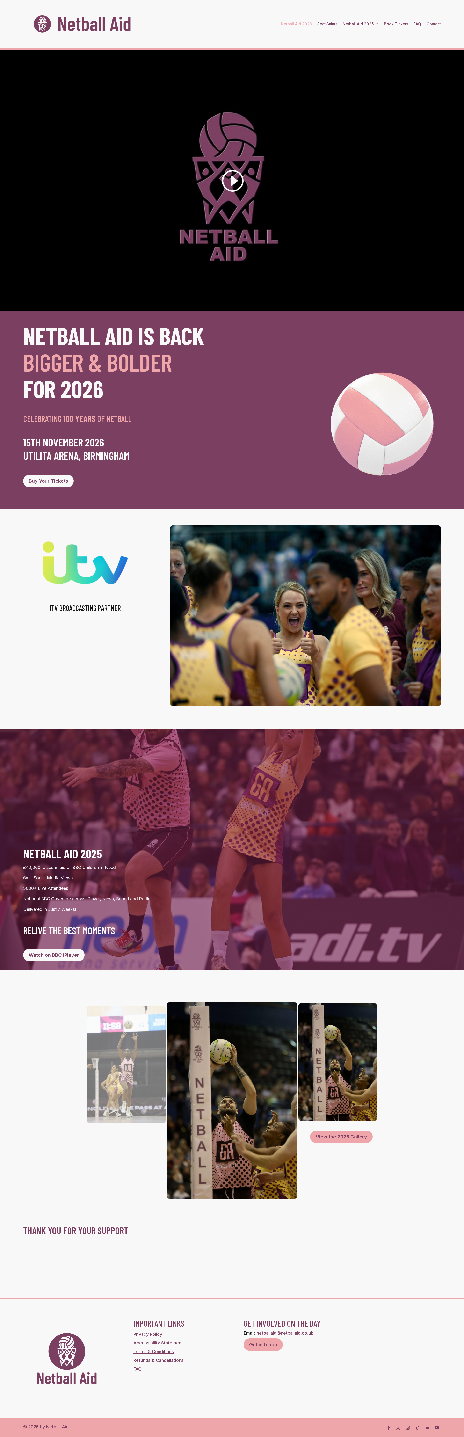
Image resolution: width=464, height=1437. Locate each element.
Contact (434, 24)
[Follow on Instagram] (408, 1427)
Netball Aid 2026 (296, 24)
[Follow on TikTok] (417, 1427)
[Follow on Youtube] (437, 1427)
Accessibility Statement (158, 1342)
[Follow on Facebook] (388, 1427)
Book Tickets (396, 24)
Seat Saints (327, 24)
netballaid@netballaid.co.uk (285, 1332)
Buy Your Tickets (48, 481)
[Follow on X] (398, 1427)
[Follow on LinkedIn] (427, 1427)
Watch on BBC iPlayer (54, 955)
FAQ (417, 24)
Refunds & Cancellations (158, 1360)
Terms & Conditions (153, 1351)
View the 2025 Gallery (341, 1137)
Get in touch (263, 1345)
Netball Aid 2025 (358, 24)
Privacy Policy (147, 1334)
